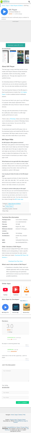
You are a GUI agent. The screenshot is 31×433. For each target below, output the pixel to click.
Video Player (9, 206)
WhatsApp (13, 118)
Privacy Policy (24, 427)
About (18, 427)
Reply (27, 345)
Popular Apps (13, 419)
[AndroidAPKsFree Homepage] (5, 2)
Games (20, 414)
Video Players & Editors (16, 5)
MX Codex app (19, 199)
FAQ (24, 414)
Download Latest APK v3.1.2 (15, 45)
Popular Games (22, 419)
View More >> (24, 300)
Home (3, 5)
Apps (7, 5)
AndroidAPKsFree (11, 427)
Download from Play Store (16, 261)
